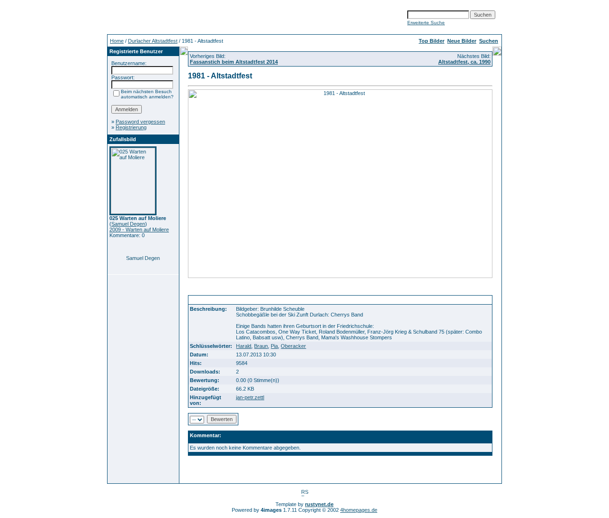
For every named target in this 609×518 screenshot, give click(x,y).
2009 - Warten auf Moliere (139, 229)
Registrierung (131, 127)
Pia (274, 346)
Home (117, 41)
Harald (243, 346)
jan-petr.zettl (250, 397)
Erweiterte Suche (426, 22)
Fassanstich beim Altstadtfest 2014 (234, 62)
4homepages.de (358, 510)
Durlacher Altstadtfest (152, 41)
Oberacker (293, 346)
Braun (261, 346)
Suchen (488, 41)
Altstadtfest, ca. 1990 (464, 62)
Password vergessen (140, 122)
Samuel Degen (128, 224)
